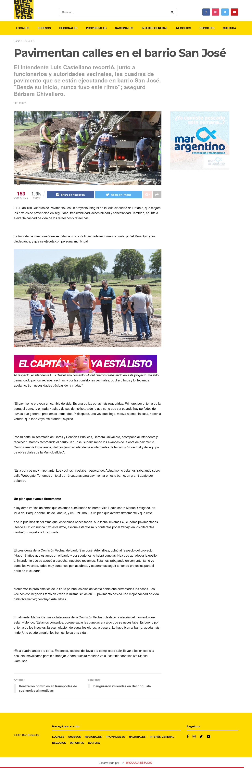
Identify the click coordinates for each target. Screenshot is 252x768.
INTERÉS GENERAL (155, 28)
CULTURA (229, 28)
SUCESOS (44, 28)
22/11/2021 (20, 103)
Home (17, 41)
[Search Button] (173, 12)
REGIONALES (68, 28)
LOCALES (22, 28)
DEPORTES (206, 28)
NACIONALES (124, 28)
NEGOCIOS (183, 28)
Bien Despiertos (30, 735)
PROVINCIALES (96, 28)
